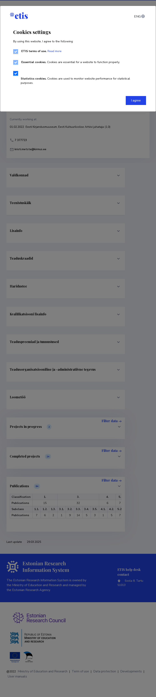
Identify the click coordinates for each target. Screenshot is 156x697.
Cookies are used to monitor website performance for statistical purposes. (75, 81)
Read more (55, 51)
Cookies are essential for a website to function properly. (70, 62)
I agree (136, 100)
